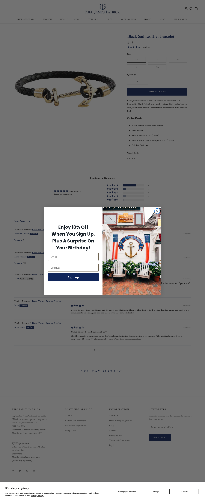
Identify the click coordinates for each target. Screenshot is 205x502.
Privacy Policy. (37, 495)
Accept (156, 491)
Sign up (73, 277)
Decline (184, 491)
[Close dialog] (157, 211)
